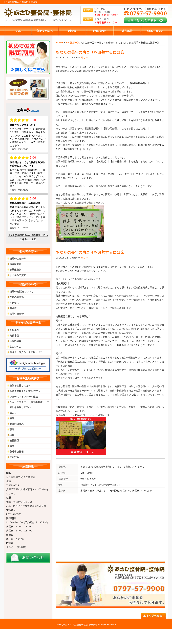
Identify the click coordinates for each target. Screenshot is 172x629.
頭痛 (12, 429)
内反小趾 (14, 335)
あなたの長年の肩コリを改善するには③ (90, 52)
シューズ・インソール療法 (24, 396)
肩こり (84, 57)
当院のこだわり (18, 258)
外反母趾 (14, 330)
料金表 (13, 308)
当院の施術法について (21, 291)
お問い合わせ (17, 313)
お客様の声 (15, 264)
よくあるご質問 (18, 275)
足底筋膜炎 (15, 341)
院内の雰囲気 (17, 297)
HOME (59, 42)
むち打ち (14, 457)
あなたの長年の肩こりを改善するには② (90, 252)
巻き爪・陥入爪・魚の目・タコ (26, 352)
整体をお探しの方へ (20, 385)
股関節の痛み (17, 423)
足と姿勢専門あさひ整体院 (85, 624)
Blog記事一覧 (73, 42)
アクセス (14, 302)
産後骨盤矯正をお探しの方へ (25, 391)
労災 (12, 446)
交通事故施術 (17, 451)
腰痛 (12, 418)
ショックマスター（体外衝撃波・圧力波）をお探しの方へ (30, 405)
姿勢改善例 (15, 269)
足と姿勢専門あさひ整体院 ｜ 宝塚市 (20, 2)
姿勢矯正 (14, 440)
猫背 (12, 435)
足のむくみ (15, 346)
